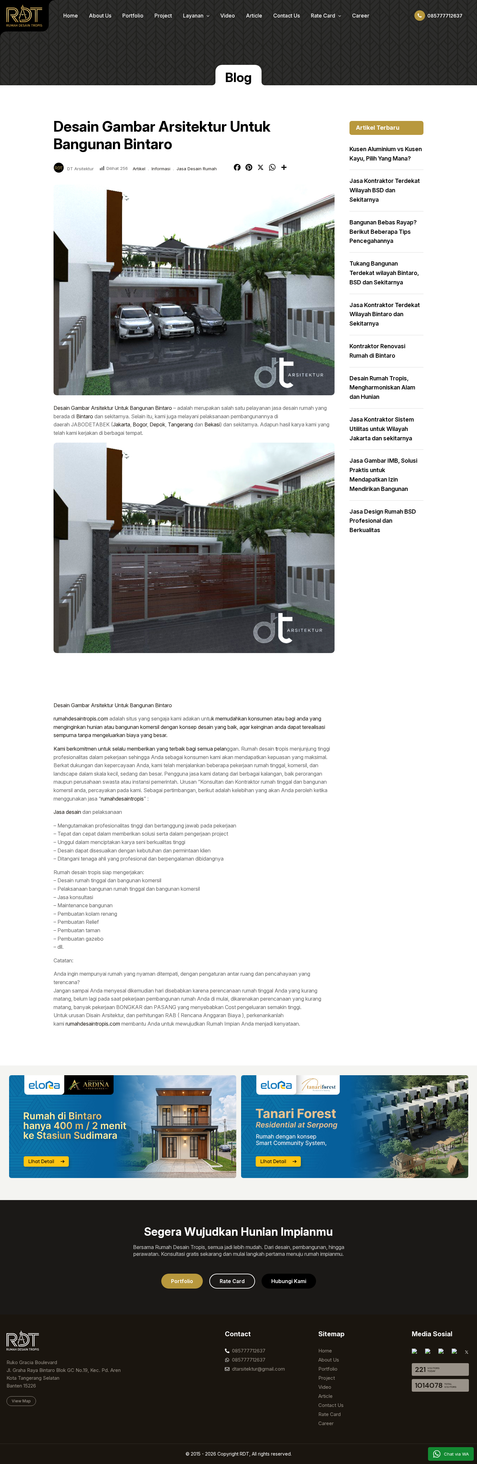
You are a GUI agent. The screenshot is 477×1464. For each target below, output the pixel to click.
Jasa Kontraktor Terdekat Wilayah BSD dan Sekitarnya (384, 190)
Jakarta (121, 424)
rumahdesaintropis (122, 798)
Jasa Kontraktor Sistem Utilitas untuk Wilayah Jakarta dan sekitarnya (381, 429)
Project (163, 15)
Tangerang (180, 424)
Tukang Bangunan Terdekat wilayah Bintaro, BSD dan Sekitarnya (384, 273)
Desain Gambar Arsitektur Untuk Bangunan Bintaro (113, 408)
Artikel (139, 168)
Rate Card (323, 15)
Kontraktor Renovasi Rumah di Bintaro (377, 351)
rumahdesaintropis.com (81, 718)
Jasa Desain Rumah (197, 168)
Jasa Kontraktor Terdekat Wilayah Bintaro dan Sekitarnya (384, 314)
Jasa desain (67, 812)
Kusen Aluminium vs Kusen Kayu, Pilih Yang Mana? (385, 154)
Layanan (194, 15)
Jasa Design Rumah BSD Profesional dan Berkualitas (382, 521)
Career (360, 15)
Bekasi (212, 424)
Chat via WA (456, 1454)
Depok (157, 424)
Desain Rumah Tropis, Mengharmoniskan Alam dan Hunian (382, 387)
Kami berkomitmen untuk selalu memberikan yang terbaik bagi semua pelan (140, 748)
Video (227, 15)
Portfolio (132, 15)
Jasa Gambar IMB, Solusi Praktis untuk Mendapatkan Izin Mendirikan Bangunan (383, 474)
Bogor (140, 424)
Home (70, 15)
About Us (100, 15)
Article (254, 15)
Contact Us (286, 15)
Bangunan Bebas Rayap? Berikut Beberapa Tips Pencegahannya (383, 231)
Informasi (161, 168)
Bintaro (84, 416)
